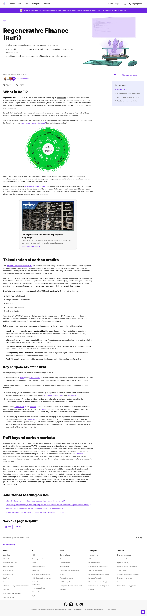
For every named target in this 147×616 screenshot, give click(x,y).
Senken (33, 407)
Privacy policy (77, 609)
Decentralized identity (39, 588)
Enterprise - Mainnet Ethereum (71, 586)
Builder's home (65, 555)
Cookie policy (98, 609)
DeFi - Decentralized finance (41, 578)
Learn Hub (6, 555)
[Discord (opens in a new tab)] (81, 604)
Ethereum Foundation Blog (97, 582)
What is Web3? (8, 570)
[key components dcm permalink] (2, 367)
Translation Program (95, 570)
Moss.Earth (73, 395)
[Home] (4, 4)
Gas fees (6, 578)
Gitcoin (79, 454)
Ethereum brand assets (46, 609)
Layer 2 (34, 596)
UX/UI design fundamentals (69, 582)
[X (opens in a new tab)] (76, 604)
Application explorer (38, 566)
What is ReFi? (122, 90)
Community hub (93, 555)
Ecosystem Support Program (98, 586)
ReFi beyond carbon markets (128, 97)
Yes (9, 527)
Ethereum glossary (9, 597)
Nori (44, 409)
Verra (23, 378)
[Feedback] (143, 612)
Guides (34, 555)
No (20, 527)
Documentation (65, 562)
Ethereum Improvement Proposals (128, 574)
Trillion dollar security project (126, 586)
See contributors (22, 79)
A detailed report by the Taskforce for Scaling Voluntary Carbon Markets (34, 508)
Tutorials (63, 559)
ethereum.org (9, 544)
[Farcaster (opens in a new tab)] (71, 604)
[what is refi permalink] (2, 92)
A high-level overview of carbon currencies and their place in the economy (35, 501)
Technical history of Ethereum (127, 566)
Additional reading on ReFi (127, 101)
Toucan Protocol (51, 395)
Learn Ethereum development (70, 570)
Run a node (7, 582)
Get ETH (34, 562)
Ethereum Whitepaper (124, 555)
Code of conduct (60, 609)
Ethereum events (94, 562)
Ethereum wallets (8, 566)
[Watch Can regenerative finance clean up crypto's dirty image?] (48, 216)
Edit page (122, 10)
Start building (64, 566)
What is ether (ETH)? (10, 562)
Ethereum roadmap (123, 559)
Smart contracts (8, 574)
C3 (61, 395)
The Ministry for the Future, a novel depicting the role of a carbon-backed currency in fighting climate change (48, 505)
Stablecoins (35, 570)
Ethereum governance (124, 578)
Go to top (138, 538)
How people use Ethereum (12, 593)
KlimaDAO (32, 419)
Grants (62, 574)
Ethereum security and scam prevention (16, 586)
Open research (122, 570)
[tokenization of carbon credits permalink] (2, 260)
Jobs (69, 609)
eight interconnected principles (33, 123)
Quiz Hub (6, 589)
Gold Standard (36, 378)
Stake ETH (35, 592)
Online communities (94, 559)
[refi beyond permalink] (2, 438)
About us (34, 609)
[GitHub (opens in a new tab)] (66, 604)
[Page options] (13, 84)
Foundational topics (66, 578)
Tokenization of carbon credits (128, 93)
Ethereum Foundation (95, 578)
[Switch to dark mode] (124, 4)
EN (137, 4)
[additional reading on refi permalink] (2, 495)
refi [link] (4, 21)
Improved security (123, 562)
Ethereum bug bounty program (98, 574)
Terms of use (88, 609)
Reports (119, 582)
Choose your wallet (38, 559)
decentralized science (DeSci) (35, 186)
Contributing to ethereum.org (98, 566)
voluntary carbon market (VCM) (20, 266)
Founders (63, 589)
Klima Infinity (20, 407)
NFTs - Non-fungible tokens (41, 574)
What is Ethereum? (9, 559)
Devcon (91, 589)
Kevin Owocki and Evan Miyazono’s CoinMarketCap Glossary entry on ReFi (35, 512)
